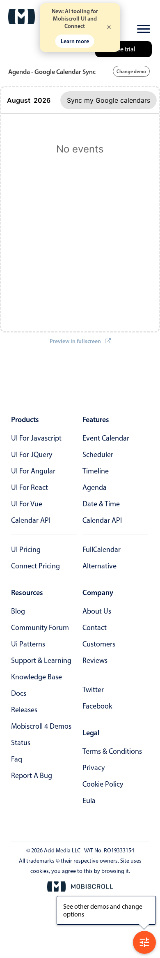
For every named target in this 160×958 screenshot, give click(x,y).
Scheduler (97, 454)
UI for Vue (26, 503)
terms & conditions (112, 751)
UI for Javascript (36, 438)
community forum (40, 627)
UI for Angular (33, 471)
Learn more (75, 41)
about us (96, 611)
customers (98, 644)
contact (94, 627)
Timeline (95, 471)
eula (89, 800)
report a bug (31, 775)
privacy (93, 767)
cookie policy (102, 784)
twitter (93, 689)
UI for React (29, 487)
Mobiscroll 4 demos (41, 726)
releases (24, 709)
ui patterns (28, 644)
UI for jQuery (31, 454)
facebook (97, 706)
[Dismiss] (109, 27)
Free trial (123, 49)
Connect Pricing (35, 565)
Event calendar (105, 438)
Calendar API (30, 520)
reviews (94, 660)
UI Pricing (26, 549)
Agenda (94, 487)
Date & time (101, 503)
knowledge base (36, 676)
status (20, 742)
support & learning (41, 660)
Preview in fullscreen (75, 341)
